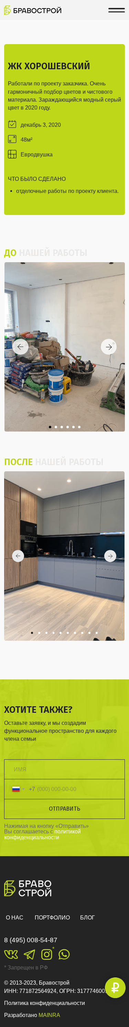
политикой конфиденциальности (42, 834)
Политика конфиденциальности (44, 1003)
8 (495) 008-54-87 (30, 940)
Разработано (32, 1015)
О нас (14, 917)
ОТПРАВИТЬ (64, 808)
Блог (87, 917)
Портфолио (52, 917)
